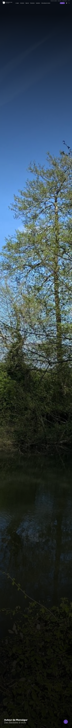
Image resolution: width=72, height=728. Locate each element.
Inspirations (38, 3)
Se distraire (22, 3)
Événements (32, 3)
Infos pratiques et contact (45, 3)
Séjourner (27, 3)
